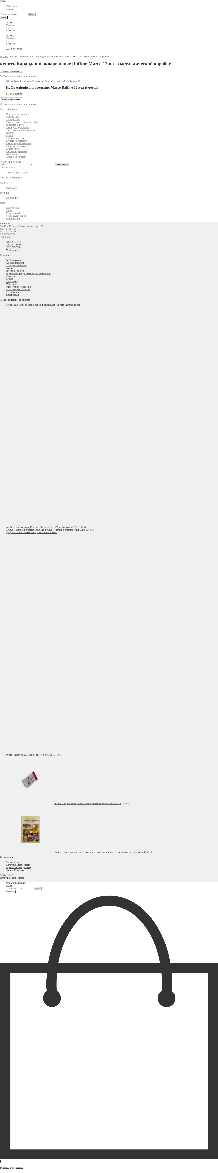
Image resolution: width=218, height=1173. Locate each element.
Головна (10, 22)
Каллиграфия (12, 116)
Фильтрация (62, 165)
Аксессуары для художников (20, 130)
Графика (10, 132)
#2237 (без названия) (16, 265)
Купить (18, 93)
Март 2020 (11, 187)
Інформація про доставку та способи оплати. (28, 273)
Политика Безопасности (18, 289)
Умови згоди (12, 294)
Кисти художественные (18, 146)
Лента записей (13, 213)
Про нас (10, 28)
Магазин (10, 25)
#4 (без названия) (14, 260)
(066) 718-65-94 (13, 247)
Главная (4, 56)
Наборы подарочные (16, 151)
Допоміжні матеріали (16, 140)
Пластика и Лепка (15, 138)
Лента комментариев (16, 216)
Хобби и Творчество (16, 156)
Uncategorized (13, 119)
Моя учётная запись (16, 883)
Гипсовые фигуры (15, 124)
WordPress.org (13, 218)
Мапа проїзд (12, 281)
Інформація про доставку (18, 867)
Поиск (32, 14)
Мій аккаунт (12, 6)
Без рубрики (12, 198)
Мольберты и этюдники (18, 114)
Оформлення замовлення (18, 286)
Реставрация (12, 154)
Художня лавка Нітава (17, 172)
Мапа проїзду (13, 250)
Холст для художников (17, 127)
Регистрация (12, 208)
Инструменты (13, 148)
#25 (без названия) (15, 262)
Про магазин (12, 292)
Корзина (11, 891)
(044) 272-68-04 (13, 242)
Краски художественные (18, 143)
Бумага (9, 135)
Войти (9, 210)
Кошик (9, 9)
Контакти (11, 30)
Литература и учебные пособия (22, 122)
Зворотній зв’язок (15, 270)
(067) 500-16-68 (14, 244)
